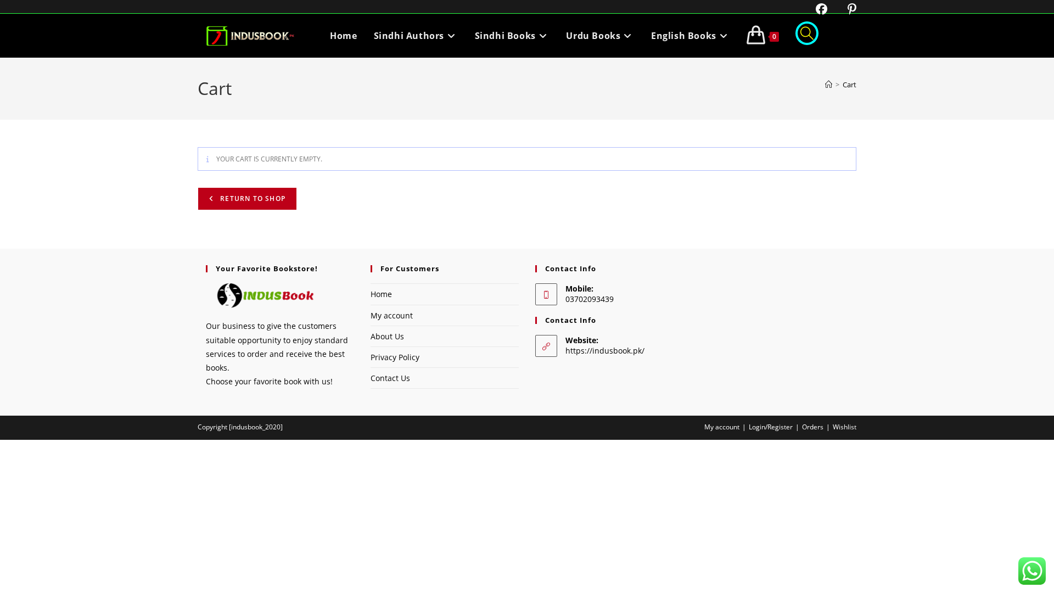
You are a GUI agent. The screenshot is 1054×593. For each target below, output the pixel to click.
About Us (387, 336)
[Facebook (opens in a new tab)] (815, 9)
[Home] (828, 84)
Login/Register (771, 427)
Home (381, 294)
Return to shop (251, 198)
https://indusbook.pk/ (604, 350)
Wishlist (844, 427)
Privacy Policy (395, 357)
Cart (849, 84)
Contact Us (390, 378)
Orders (812, 427)
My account (392, 315)
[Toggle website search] (807, 36)
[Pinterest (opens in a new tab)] (843, 9)
